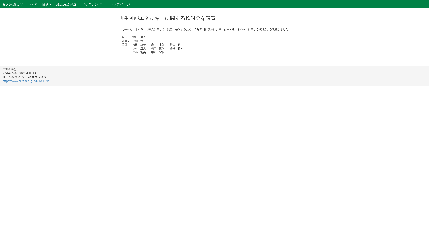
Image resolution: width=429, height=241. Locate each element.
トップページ (120, 4)
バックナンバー (93, 4)
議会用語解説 (66, 4)
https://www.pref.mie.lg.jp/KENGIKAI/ (26, 81)
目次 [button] (46, 4)
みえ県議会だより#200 (20, 4)
